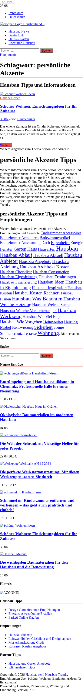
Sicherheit (43, 327)
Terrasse (30, 333)
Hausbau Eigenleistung (19, 277)
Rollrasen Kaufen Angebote (27, 646)
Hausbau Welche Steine (51, 304)
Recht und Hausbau (22, 43)
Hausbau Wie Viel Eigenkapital (48, 316)
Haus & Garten (19, 39)
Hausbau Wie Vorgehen (21, 321)
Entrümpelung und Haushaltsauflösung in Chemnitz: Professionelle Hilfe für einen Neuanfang (37, 386)
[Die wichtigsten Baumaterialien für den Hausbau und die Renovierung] (13, 554)
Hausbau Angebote (35, 261)
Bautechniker (26, 119)
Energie (76, 242)
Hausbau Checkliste (16, 272)
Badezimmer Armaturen (19, 237)
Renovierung (22, 327)
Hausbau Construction (51, 272)
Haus (32, 249)
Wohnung (48, 333)
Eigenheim (60, 242)
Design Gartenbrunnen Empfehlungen (34, 610)
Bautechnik (16, 35)
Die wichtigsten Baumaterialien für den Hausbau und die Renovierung (34, 564)
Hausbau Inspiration (49, 287)
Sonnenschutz (11, 333)
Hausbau (67, 248)
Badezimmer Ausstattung (20, 242)
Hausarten (46, 249)
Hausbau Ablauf (16, 255)
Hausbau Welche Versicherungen (28, 310)
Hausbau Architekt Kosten (45, 266)
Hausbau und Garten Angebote (29, 663)
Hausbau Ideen (51, 282)
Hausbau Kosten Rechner (36, 293)
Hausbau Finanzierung (18, 282)
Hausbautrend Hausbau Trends (46, 674)
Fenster (6, 249)
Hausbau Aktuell (48, 255)
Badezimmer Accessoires (61, 233)
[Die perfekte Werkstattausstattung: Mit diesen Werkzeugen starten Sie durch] (25, 463)
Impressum (16, 13)
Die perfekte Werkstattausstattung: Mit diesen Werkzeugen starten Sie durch (39, 474)
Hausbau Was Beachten (37, 298)
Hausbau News (19, 31)
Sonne (58, 327)
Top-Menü (7, 2)
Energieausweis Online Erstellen (30, 613)
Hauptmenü (8, 54)
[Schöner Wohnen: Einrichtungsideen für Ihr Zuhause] (41, 94)
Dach (46, 242)
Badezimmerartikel (55, 237)
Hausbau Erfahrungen (57, 276)
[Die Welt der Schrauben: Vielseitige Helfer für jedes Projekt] (18, 435)
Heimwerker (53, 322)
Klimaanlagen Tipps (22, 667)
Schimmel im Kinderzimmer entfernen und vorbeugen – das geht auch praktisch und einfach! (37, 505)
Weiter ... (6, 145)
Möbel (5, 327)
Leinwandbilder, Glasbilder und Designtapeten (40, 638)
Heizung (71, 322)
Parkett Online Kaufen (24, 617)
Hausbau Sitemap (20, 635)
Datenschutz (17, 17)
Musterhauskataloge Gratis (26, 642)
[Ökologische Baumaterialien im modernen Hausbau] (28, 406)
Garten (20, 249)
